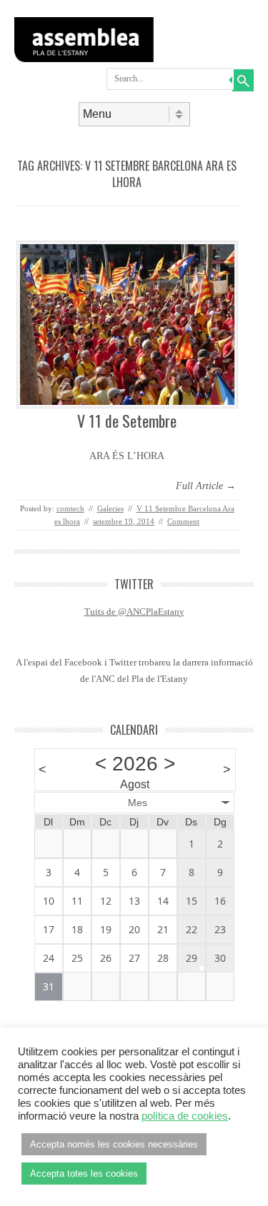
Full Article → (206, 486)
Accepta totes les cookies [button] (84, 1173)
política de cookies (185, 1116)
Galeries (110, 508)
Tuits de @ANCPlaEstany (134, 611)
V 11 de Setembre (127, 420)
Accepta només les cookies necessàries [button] (114, 1144)
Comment (183, 521)
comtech (70, 508)
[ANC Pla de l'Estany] (134, 59)
